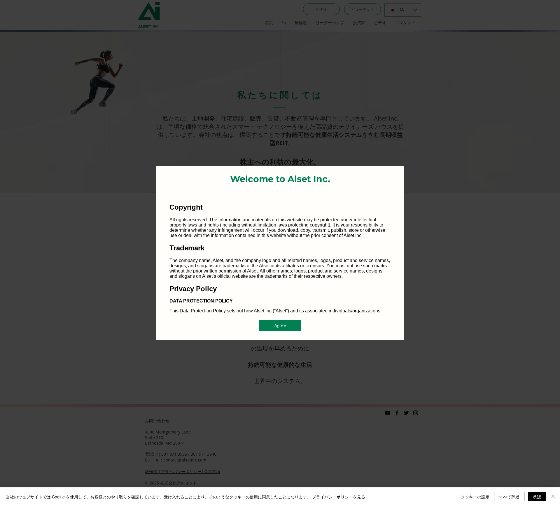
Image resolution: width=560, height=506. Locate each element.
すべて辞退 (509, 497)
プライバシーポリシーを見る (338, 497)
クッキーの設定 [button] (475, 497)
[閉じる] (553, 496)
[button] (280, 325)
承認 (537, 497)
